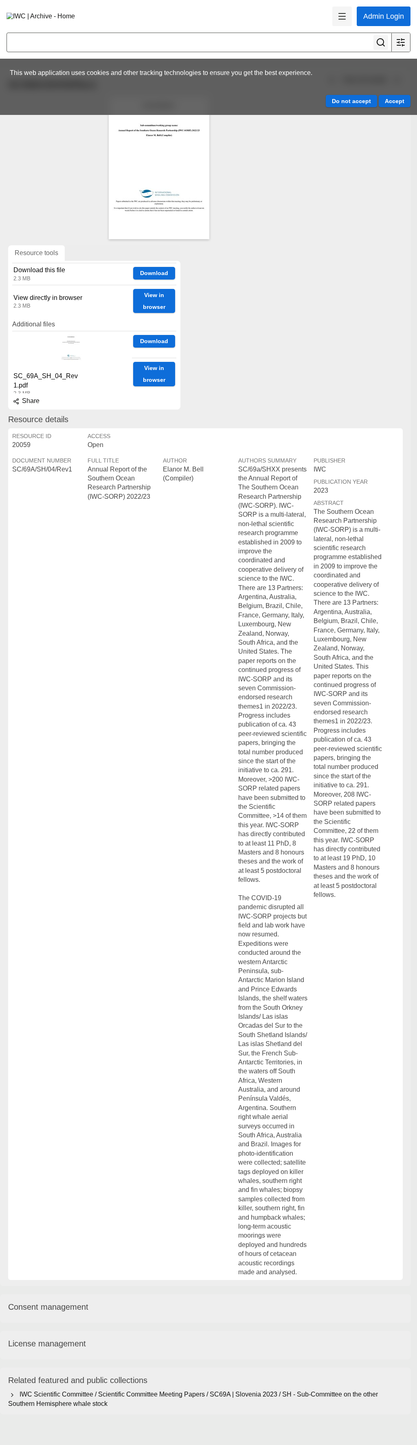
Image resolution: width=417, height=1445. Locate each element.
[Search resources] (380, 42)
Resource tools (36, 252)
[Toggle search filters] (400, 42)
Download (154, 273)
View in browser (154, 301)
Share (30, 400)
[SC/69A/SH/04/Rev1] (158, 168)
